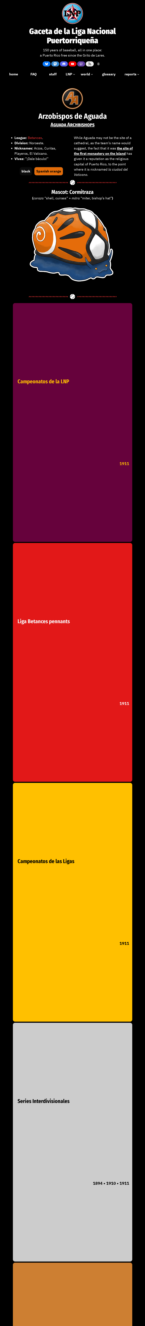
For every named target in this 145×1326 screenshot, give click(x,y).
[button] (26, 171)
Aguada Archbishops (73, 124)
